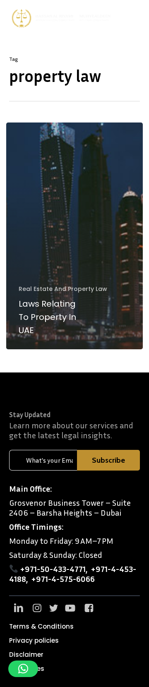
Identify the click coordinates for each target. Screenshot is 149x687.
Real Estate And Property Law (63, 289)
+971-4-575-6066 (63, 579)
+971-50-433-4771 (53, 569)
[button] (137, 18)
